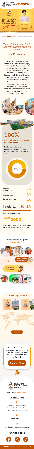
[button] (24, 4)
